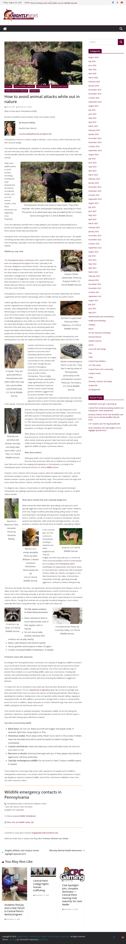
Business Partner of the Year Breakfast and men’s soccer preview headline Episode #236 (105, 417)
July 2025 (8, 86)
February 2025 (94, 130)
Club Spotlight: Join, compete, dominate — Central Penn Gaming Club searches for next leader (72, 895)
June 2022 (92, 260)
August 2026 (93, 57)
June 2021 (92, 308)
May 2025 (92, 118)
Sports (91, 345)
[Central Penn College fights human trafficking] (43, 869)
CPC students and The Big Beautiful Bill (46, 2)
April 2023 (92, 219)
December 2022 (94, 235)
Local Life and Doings (59, 86)
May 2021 (92, 312)
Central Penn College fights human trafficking (41, 885)
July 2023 (92, 207)
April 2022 (92, 268)
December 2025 (94, 90)
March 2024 (93, 175)
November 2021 (94, 288)
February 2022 (94, 276)
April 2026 (92, 73)
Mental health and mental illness (101, 316)
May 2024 (92, 166)
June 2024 (92, 162)
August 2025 (93, 106)
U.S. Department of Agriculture (38, 690)
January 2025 (93, 134)
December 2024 (94, 138)
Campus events (94, 373)
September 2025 (95, 102)
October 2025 (93, 98)
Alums (90, 329)
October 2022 (93, 243)
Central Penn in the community (16, 91)
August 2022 (93, 252)
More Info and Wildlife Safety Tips (20, 822)
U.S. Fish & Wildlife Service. (48, 467)
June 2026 (92, 65)
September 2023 (95, 199)
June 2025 (92, 114)
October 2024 (93, 146)
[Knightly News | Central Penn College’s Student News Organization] (5, 29)
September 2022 (95, 248)
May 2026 (92, 69)
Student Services (95, 341)
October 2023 (93, 195)
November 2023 (94, 191)
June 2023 (92, 211)
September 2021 (95, 296)
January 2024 (93, 183)
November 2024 (94, 142)
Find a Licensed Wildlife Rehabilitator (21, 816)
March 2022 (93, 272)
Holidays (91, 325)
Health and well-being (97, 320)
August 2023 (93, 203)
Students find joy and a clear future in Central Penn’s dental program (14, 909)
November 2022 (94, 239)
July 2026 (92, 61)
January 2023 (93, 231)
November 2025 (94, 94)
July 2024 (92, 158)
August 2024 (93, 154)
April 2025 (92, 122)
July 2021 (92, 304)
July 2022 (92, 256)
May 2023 (92, 215)
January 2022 (93, 280)
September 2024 (95, 150)
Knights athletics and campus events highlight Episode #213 (22, 852)
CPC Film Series (94, 365)
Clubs (90, 357)
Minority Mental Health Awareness (65, 850)
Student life (34, 91)
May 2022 (92, 264)
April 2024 (92, 171)
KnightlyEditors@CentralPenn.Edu (45, 833)
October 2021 (93, 292)
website (64, 777)
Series (90, 377)
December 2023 (94, 187)
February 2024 (94, 179)
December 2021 (94, 284)
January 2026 (93, 85)
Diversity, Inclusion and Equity (100, 381)
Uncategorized (94, 389)
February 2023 (94, 227)
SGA (90, 353)
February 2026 (94, 81)
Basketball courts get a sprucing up (102, 404)
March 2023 (93, 223)
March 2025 (93, 126)
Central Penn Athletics (97, 361)
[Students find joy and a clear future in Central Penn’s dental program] (14, 869)
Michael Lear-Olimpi (25, 107)
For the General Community (24, 86)
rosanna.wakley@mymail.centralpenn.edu (35, 134)
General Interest (43, 86)
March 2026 (93, 77)
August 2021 (93, 300)
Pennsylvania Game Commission (21, 260)
